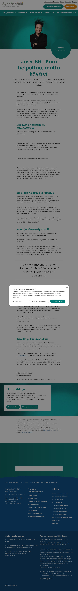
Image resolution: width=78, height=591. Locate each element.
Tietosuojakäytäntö (25, 297)
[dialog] (39, 295)
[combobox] (67, 287)
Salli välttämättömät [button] (39, 301)
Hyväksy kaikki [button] (57, 301)
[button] (18, 301)
